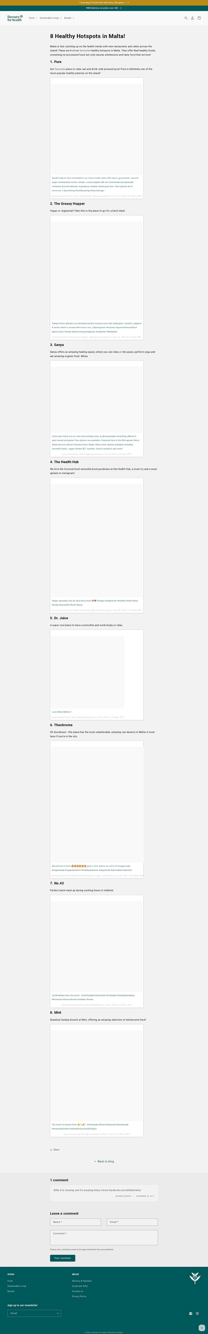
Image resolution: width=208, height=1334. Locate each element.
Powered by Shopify (115, 1332)
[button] (32, 18)
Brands (11, 1291)
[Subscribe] (57, 1313)
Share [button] (56, 1149)
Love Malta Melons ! (62, 712)
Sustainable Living (16, 1286)
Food (10, 1281)
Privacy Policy (79, 1296)
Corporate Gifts (80, 1286)
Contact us (77, 1291)
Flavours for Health (99, 1332)
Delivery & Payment (82, 1281)
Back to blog (106, 1161)
